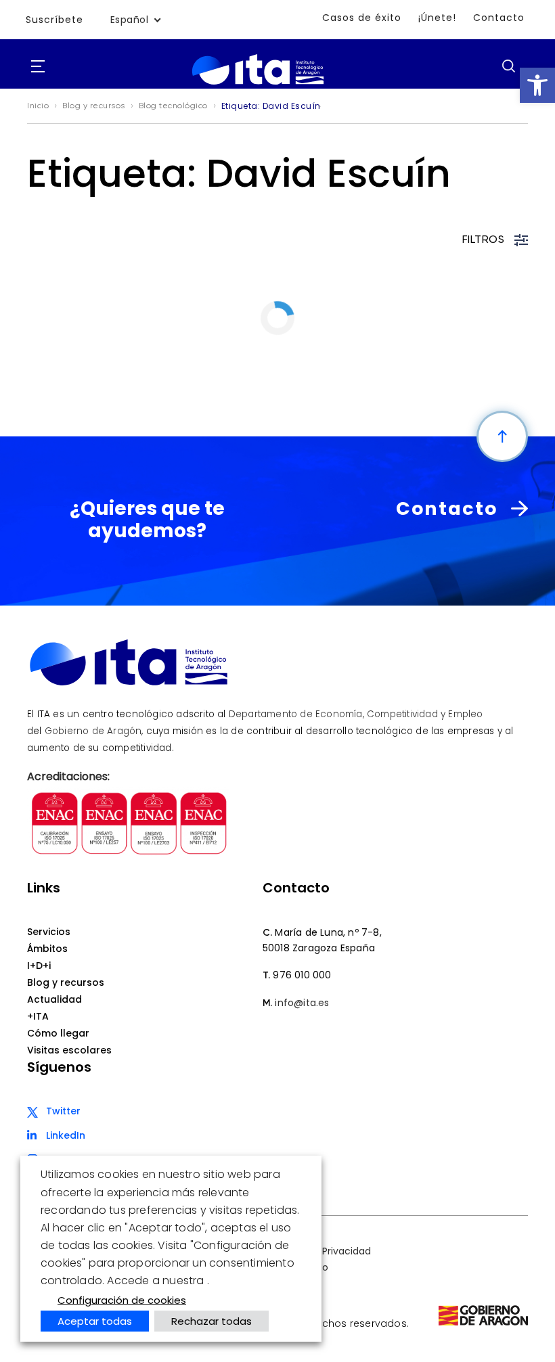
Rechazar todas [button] (211, 1321)
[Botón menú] (38, 67)
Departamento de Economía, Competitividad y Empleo (356, 714)
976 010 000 (302, 975)
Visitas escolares (69, 1050)
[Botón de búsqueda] (508, 65)
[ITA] (258, 85)
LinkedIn (65, 1135)
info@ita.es (302, 1002)
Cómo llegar (58, 1033)
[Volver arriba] (502, 436)
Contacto (499, 17)
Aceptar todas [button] (95, 1321)
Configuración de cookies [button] (122, 1300)
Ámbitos (47, 948)
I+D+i (39, 965)
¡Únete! (437, 17)
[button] (537, 85)
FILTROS (483, 240)
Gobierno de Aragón (93, 731)
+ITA (38, 1016)
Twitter (63, 1111)
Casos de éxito (361, 17)
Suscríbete (54, 19)
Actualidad (54, 999)
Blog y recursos (65, 982)
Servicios (48, 931)
